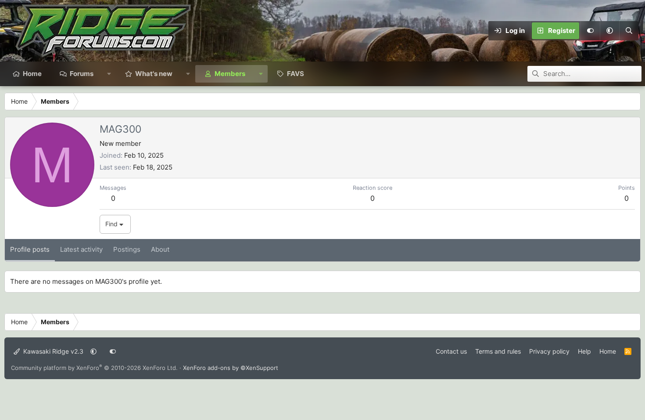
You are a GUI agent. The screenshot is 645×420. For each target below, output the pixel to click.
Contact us (451, 351)
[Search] (628, 30)
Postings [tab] (126, 249)
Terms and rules (498, 351)
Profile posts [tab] (30, 249)
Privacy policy (549, 351)
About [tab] (160, 249)
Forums (81, 73)
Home (32, 73)
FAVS (295, 73)
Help (584, 351)
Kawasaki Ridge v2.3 (52, 351)
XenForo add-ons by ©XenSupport (230, 367)
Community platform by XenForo (94, 367)
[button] (609, 30)
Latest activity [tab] (81, 249)
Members (230, 73)
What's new (153, 73)
